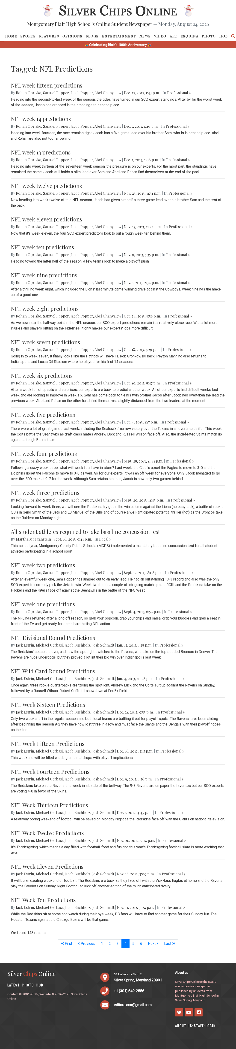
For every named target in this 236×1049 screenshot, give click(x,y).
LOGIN (211, 1025)
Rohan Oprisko (28, 92)
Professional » (179, 92)
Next (152, 943)
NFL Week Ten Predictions (43, 900)
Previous (87, 943)
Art (173, 36)
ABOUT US (183, 1025)
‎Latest (13, 984)
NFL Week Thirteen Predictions (49, 805)
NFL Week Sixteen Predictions (48, 704)
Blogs (92, 36)
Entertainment (119, 36)
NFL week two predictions (43, 565)
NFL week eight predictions (45, 308)
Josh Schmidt (103, 645)
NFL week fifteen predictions (46, 85)
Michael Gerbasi (49, 645)
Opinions (72, 36)
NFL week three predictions (45, 492)
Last (168, 943)
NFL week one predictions (43, 604)
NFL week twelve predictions (46, 185)
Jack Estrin (25, 645)
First (68, 943)
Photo (209, 36)
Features (49, 36)
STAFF (199, 1025)
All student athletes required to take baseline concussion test (85, 531)
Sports (28, 36)
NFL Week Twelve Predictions (47, 833)
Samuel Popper (56, 92)
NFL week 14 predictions (41, 118)
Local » (105, 539)
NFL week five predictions (43, 414)
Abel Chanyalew (107, 92)
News (145, 36)
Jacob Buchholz (77, 645)
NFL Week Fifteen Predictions (47, 743)
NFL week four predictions (44, 453)
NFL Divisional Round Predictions (53, 637)
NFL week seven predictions (45, 342)
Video (160, 36)
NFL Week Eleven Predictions (47, 866)
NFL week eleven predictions (46, 219)
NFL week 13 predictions (41, 152)
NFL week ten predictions (42, 247)
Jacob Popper (82, 92)
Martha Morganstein (33, 539)
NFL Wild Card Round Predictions (53, 671)
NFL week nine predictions (44, 275)
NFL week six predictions (42, 375)
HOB (223, 36)
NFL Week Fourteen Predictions (50, 771)
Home (11, 36)
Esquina (190, 36)
